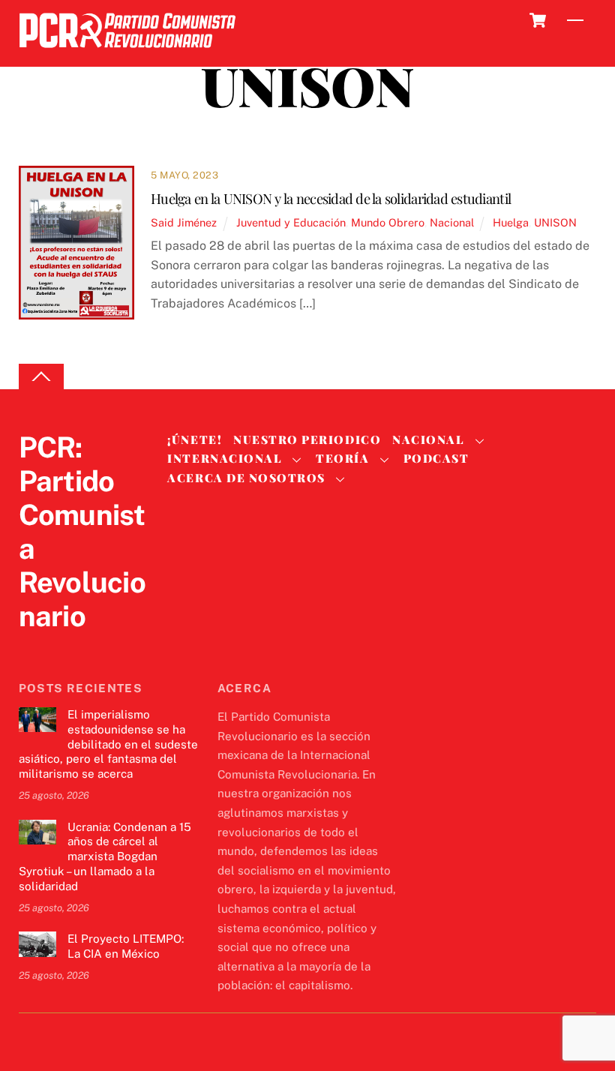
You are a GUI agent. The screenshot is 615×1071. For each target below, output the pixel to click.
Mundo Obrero (387, 222)
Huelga (511, 222)
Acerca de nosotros (246, 477)
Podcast (437, 458)
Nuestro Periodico (307, 439)
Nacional (452, 222)
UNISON (555, 222)
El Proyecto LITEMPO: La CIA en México (126, 946)
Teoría (342, 458)
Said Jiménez (184, 222)
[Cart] (538, 20)
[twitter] (34, 646)
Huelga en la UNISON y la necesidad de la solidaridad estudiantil (331, 198)
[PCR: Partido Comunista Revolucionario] (127, 52)
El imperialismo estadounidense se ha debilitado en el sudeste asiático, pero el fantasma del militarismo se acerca (108, 744)
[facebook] (70, 646)
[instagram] (106, 646)
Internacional (224, 458)
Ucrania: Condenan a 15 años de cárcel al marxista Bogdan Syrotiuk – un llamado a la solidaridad (105, 856)
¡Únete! (194, 439)
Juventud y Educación (291, 222)
